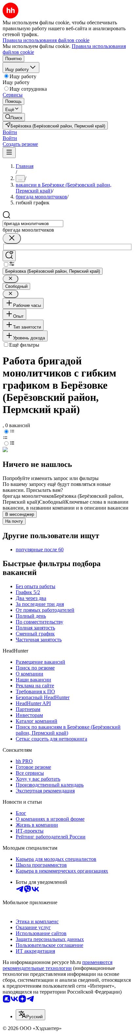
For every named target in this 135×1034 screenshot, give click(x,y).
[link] (14, 117)
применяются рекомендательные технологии (57, 965)
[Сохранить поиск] (9, 255)
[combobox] (33, 223)
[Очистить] (12, 238)
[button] (10, 132)
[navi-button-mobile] (9, 152)
